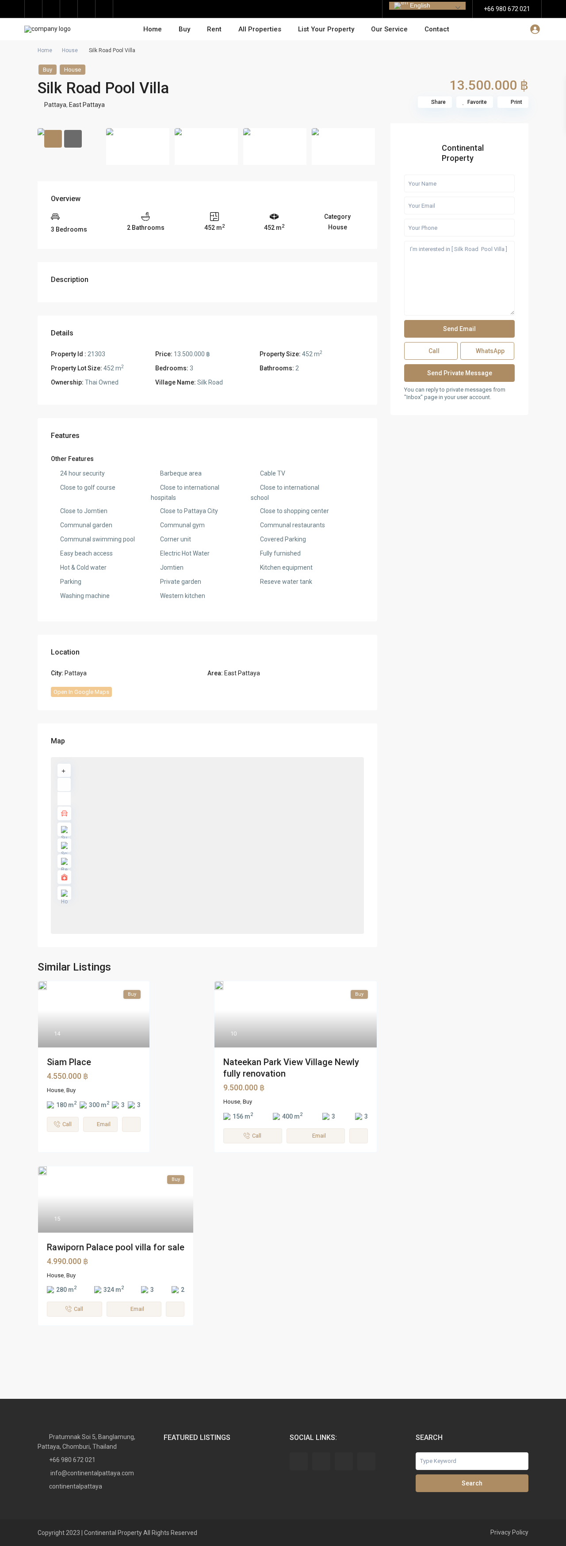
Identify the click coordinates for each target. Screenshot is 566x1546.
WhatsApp (489, 350)
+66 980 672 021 (507, 8)
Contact (436, 29)
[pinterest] (69, 9)
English (419, 5)
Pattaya (55, 104)
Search (472, 1483)
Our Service (389, 29)
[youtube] (87, 9)
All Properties (259, 29)
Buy (184, 29)
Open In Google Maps (81, 692)
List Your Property (326, 29)
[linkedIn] (51, 9)
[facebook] (33, 9)
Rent (214, 29)
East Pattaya (87, 104)
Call (433, 350)
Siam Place (69, 1062)
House (70, 50)
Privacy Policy (509, 1532)
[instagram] (104, 9)
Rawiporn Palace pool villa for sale (115, 1247)
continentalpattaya (75, 1486)
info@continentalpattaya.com (91, 1473)
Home (152, 29)
